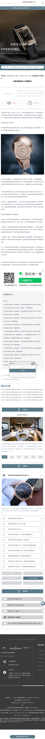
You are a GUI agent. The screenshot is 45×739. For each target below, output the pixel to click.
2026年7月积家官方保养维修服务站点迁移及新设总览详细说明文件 (18, 400)
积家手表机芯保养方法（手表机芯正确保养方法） (20, 534)
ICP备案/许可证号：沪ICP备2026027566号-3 (22, 702)
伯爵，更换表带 (12, 578)
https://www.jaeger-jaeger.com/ (27, 710)
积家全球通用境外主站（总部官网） (9, 710)
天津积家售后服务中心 (9, 348)
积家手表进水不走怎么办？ (15, 529)
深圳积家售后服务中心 (9, 341)
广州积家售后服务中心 (9, 331)
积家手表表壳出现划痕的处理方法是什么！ (19, 475)
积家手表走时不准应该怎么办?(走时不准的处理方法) (21, 550)
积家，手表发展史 (33, 573)
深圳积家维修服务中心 (11, 262)
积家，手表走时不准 (33, 583)
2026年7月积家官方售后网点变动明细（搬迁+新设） (14, 389)
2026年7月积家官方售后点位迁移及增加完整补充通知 (14, 397)
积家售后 (12, 583)
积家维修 (4, 112)
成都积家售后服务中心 (9, 354)
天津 (33, 457)
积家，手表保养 (33, 578)
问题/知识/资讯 (24, 75)
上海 (12, 457)
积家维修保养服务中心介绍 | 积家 (16, 523)
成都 (40, 457)
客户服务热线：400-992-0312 (22, 700)
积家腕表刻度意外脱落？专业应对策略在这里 (19, 555)
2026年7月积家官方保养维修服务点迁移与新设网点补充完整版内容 (18, 394)
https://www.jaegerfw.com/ (24, 715)
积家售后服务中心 (29, 2)
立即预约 (23, 370)
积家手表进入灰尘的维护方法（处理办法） (19, 539)
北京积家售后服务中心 (9, 304)
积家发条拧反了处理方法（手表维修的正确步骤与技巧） (22, 566)
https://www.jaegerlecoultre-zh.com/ (19, 712)
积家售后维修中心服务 (12, 75)
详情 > (12, 451)
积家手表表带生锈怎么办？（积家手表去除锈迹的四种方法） (23, 545)
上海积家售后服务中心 (9, 317)
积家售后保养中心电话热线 (12, 379)
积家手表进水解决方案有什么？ (16, 518)
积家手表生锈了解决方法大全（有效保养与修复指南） (22, 561)
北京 (4, 457)
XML (22, 705)
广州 (19, 457)
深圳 (30, 75)
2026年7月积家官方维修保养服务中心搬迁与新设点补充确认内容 (17, 392)
